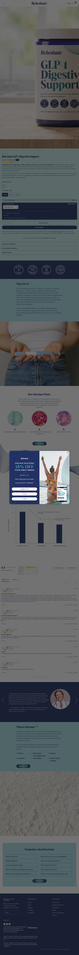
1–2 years (24, 494)
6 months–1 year (24, 489)
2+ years (24, 498)
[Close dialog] (68, 452)
